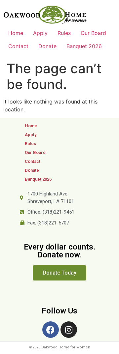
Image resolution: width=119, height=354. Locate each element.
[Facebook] (50, 329)
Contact (18, 46)
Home (15, 33)
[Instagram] (68, 329)
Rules (64, 33)
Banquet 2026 (84, 46)
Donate (47, 46)
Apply (40, 33)
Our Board (93, 33)
